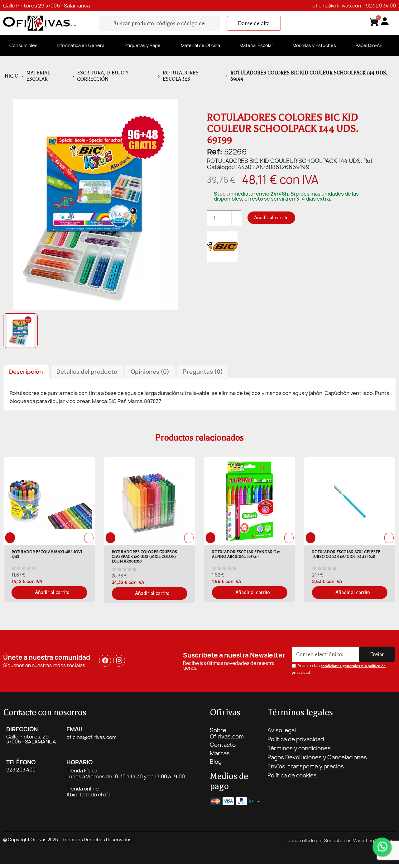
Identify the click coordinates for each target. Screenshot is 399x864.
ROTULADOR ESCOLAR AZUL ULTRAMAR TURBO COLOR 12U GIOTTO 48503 (352, 554)
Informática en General (81, 45)
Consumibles (23, 45)
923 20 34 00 (381, 5)
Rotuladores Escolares (181, 76)
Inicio (10, 76)
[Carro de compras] (374, 23)
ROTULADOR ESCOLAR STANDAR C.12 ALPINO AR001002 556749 (150, 554)
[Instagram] (119, 660)
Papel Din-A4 (369, 45)
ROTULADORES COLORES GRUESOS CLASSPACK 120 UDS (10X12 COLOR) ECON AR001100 (49, 556)
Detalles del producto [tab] (86, 372)
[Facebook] (105, 660)
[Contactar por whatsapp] (382, 847)
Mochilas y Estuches (314, 45)
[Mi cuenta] (385, 21)
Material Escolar (256, 45)
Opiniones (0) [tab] (150, 372)
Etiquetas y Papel (142, 45)
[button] (254, 23)
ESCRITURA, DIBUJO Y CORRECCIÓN (102, 76)
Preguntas (203, 372)
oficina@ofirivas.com (337, 5)
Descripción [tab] (26, 372)
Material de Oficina (200, 45)
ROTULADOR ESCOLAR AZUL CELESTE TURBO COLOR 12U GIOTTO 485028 (250, 554)
